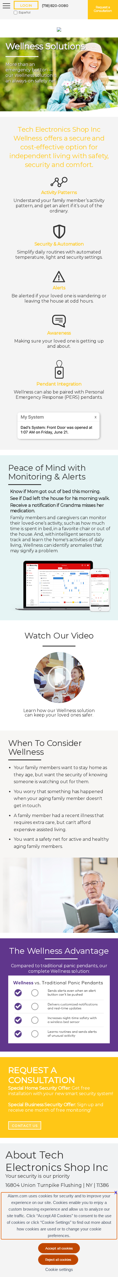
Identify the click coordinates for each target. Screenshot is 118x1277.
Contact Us (25, 1126)
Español (24, 12)
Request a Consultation (103, 9)
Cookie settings (59, 1269)
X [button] (115, 1192)
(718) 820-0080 (55, 5)
